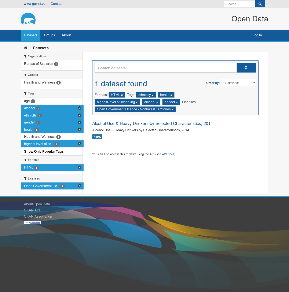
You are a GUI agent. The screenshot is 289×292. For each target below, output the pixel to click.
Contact (56, 3)
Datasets (30, 35)
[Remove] (122, 95)
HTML (97, 137)
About (66, 35)
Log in (257, 35)
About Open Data (37, 204)
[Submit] (260, 3)
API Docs (168, 154)
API (152, 154)
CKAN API (32, 210)
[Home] (26, 47)
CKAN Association (38, 216)
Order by (212, 83)
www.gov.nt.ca (34, 3)
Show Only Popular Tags (44, 151)
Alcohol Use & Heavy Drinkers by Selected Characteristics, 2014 (152, 123)
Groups (49, 35)
